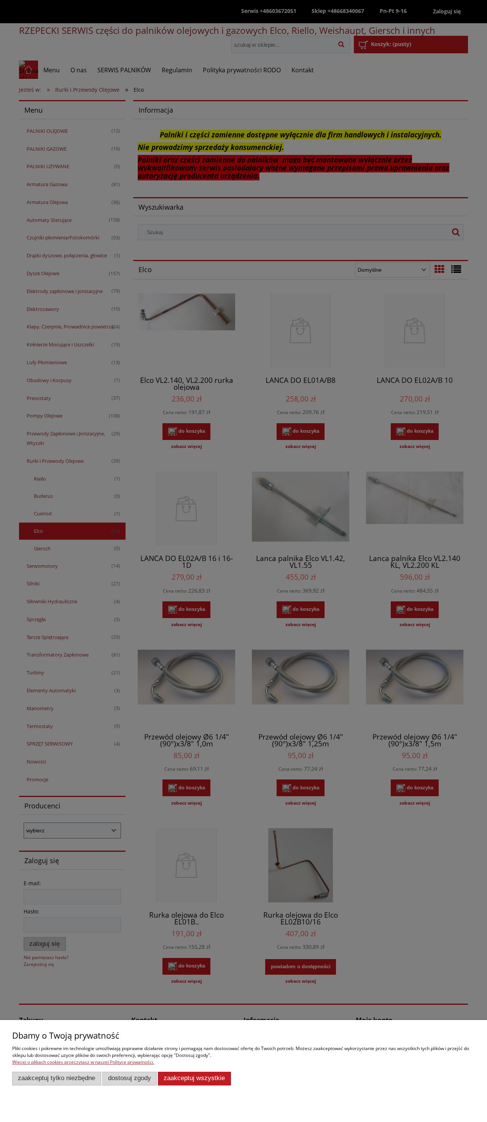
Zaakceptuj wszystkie (194, 1078)
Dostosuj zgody (129, 1078)
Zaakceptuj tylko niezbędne (56, 1078)
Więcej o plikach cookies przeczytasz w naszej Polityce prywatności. (83, 1062)
